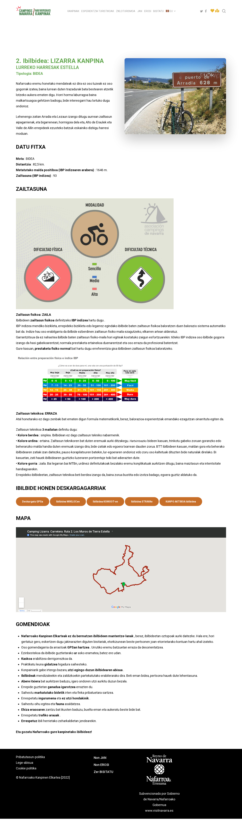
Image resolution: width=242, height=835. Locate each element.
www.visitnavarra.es (159, 810)
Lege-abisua (24, 762)
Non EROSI (101, 765)
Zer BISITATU (103, 772)
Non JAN (100, 758)
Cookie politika (26, 768)
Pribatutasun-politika (30, 757)
